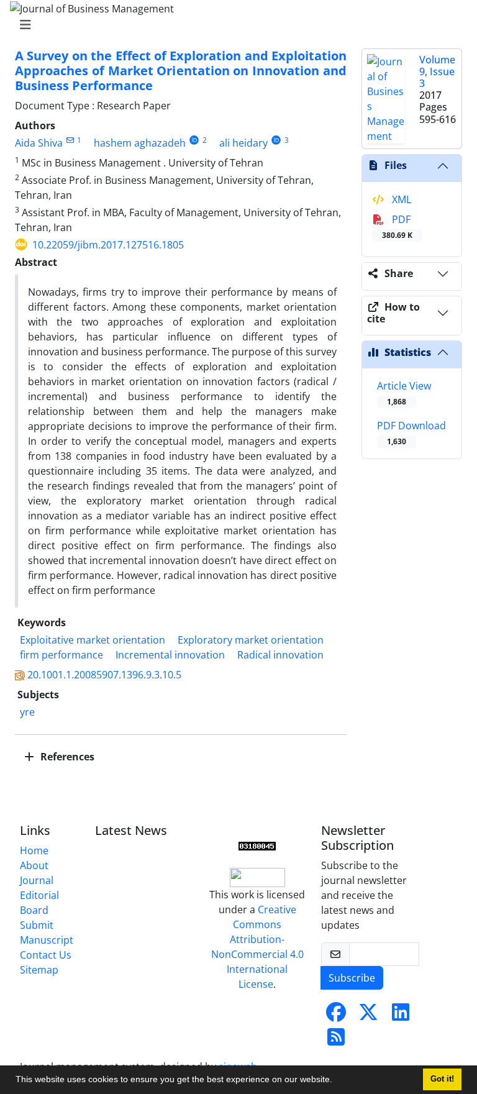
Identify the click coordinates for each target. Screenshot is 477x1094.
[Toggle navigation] (235, 25)
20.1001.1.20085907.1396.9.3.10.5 (104, 674)
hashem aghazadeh (140, 143)
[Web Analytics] (257, 845)
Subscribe (352, 978)
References (66, 757)
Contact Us (45, 955)
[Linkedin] (401, 1016)
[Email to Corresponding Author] (70, 140)
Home (34, 850)
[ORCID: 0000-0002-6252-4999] (276, 140)
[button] (336, 1081)
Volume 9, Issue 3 (437, 71)
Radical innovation (280, 655)
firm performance (61, 655)
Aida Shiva (39, 143)
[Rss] (336, 1040)
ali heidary (243, 143)
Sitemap (39, 970)
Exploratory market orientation (251, 640)
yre (27, 712)
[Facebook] (336, 1016)
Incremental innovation (170, 655)
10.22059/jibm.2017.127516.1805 (108, 245)
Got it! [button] (442, 1079)
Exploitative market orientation (92, 640)
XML (400, 199)
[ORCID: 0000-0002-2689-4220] (194, 140)
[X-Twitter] (368, 1016)
